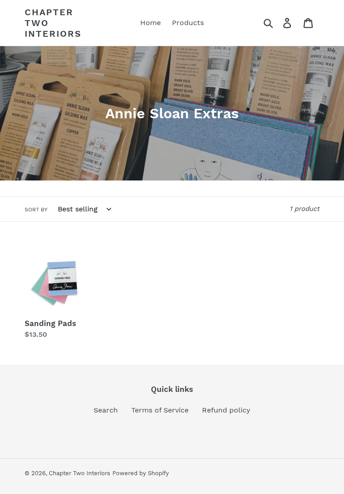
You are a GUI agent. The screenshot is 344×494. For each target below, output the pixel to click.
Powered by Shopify (140, 473)
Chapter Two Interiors (53, 23)
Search (106, 410)
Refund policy (226, 410)
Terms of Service (160, 410)
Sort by (36, 209)
